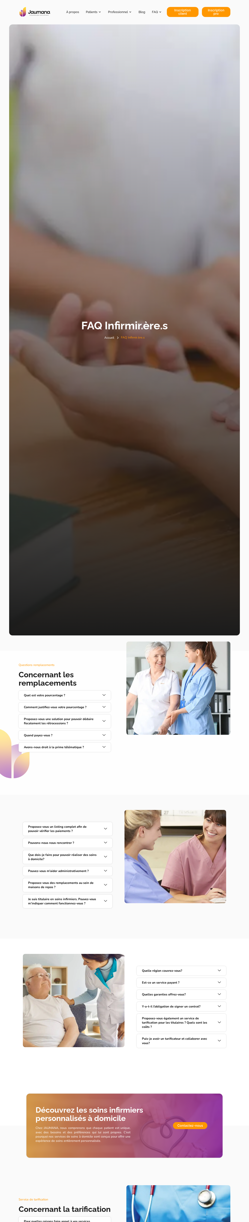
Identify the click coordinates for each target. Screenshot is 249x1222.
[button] (93, 12)
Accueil (109, 338)
